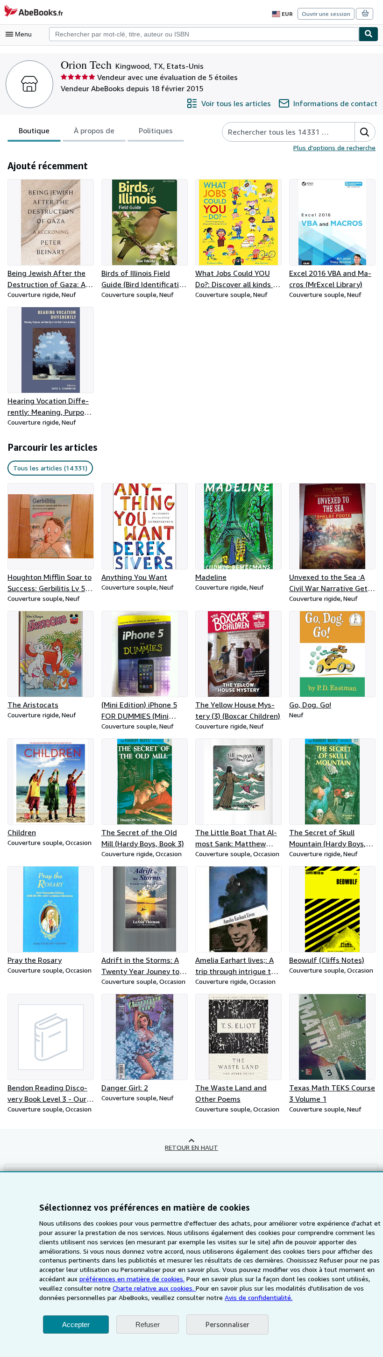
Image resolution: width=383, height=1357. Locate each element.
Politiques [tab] (156, 130)
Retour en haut (191, 1147)
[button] (365, 132)
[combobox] (204, 34)
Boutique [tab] (34, 130)
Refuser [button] (147, 1324)
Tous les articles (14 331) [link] (50, 468)
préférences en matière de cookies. (131, 1279)
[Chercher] (368, 34)
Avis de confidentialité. (258, 1297)
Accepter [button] (76, 1324)
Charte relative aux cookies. (154, 1288)
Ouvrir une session (326, 13)
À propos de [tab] (94, 130)
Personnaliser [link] (227, 1324)
